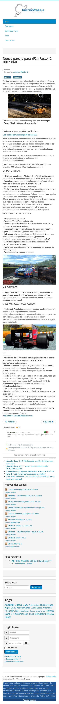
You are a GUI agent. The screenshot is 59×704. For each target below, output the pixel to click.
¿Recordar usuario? (12, 658)
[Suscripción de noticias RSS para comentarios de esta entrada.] (17, 427)
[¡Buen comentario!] (45, 432)
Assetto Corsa (23, 607)
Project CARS (10, 607)
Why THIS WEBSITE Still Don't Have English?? (31, 561)
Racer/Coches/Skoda (12, 547)
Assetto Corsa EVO (16, 604)
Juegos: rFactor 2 (20, 71)
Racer (29, 563)
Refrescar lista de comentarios (20, 445)
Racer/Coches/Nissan (12, 523)
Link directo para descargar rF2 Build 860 (20, 134)
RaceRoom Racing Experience (32, 610)
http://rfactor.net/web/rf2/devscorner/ (18, 415)
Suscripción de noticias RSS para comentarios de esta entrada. (30, 448)
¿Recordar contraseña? (14, 661)
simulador (17, 77)
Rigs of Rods (46, 604)
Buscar (37, 587)
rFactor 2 (18, 613)
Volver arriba (51, 676)
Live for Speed (36, 607)
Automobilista (34, 605)
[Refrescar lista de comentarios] (20, 427)
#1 (8, 432)
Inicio (7, 21)
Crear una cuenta (11, 656)
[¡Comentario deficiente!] (47, 432)
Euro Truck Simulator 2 (35, 613)
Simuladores (20, 563)
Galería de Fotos (11, 31)
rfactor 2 (7, 77)
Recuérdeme (12, 647)
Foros (7, 35)
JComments (52, 458)
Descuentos (9, 40)
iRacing (50, 613)
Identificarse (11, 651)
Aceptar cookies (29, 700)
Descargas (9, 26)
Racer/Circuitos (10, 492)
